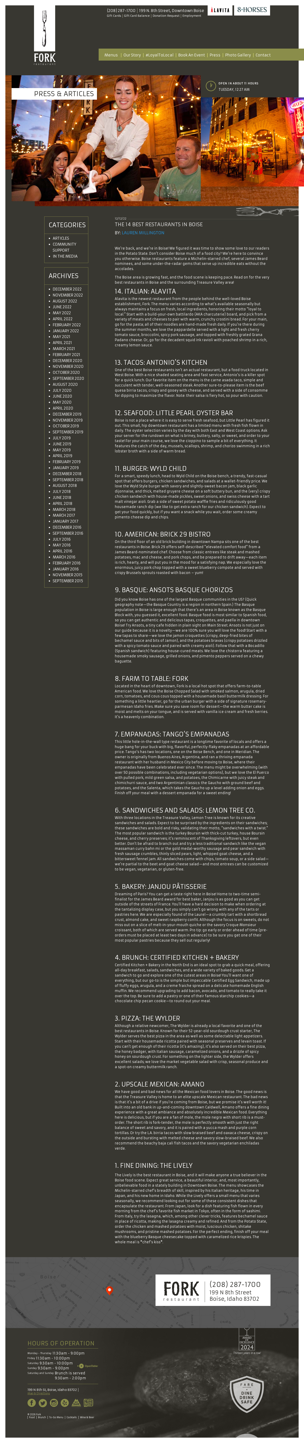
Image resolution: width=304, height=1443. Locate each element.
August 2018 (65, 485)
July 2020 (62, 390)
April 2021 (62, 342)
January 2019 (66, 467)
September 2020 (68, 378)
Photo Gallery (238, 55)
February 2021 (66, 354)
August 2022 (65, 301)
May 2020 (62, 402)
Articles (61, 238)
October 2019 (66, 426)
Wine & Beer (87, 1417)
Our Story (132, 55)
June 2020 (62, 396)
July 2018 (62, 491)
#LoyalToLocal (160, 55)
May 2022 (62, 313)
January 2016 (66, 569)
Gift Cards (114, 16)
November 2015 (68, 575)
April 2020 (63, 408)
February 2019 (67, 461)
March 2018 (64, 509)
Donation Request (166, 16)
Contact (263, 55)
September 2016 (68, 533)
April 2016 (62, 551)
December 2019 (67, 414)
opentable (87, 1366)
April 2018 (62, 503)
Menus (111, 55)
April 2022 (63, 319)
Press (215, 55)
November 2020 (68, 366)
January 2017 (65, 521)
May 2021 (61, 336)
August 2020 (65, 384)
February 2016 (67, 563)
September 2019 (68, 432)
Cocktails (72, 1417)
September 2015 (68, 581)
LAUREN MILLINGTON (143, 232)
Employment (191, 16)
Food (32, 1417)
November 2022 (68, 295)
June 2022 (62, 307)
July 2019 (62, 438)
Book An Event (191, 55)
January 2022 (66, 331)
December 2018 (67, 473)
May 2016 (62, 545)
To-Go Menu (56, 1417)
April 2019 (62, 455)
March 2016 (64, 557)
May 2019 (62, 450)
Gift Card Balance (137, 16)
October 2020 (66, 372)
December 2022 (67, 289)
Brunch (42, 1417)
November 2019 (68, 420)
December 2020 (67, 360)
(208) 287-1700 (121, 10)
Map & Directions (39, 1393)
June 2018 (62, 497)
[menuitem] (111, 55)
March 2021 (64, 348)
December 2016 (67, 527)
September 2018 (68, 479)
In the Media (65, 256)
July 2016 (62, 539)
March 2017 (64, 515)
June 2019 (62, 444)
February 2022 (67, 325)
